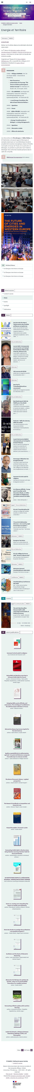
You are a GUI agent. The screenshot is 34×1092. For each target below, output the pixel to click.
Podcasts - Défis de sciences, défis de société (21, 421)
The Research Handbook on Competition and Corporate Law (17, 804)
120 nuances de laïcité (19, 371)
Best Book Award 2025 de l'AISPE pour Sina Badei (20, 402)
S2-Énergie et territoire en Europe (13, 272)
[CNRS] (24, 16)
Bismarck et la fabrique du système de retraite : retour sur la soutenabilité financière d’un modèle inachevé (17, 981)
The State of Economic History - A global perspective (17, 780)
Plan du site (9, 1074)
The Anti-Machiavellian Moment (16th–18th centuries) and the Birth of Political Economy (21, 610)
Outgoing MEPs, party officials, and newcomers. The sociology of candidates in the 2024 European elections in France (17, 705)
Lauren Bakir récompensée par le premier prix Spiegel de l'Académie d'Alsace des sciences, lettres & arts (21, 348)
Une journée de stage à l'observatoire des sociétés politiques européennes (21, 324)
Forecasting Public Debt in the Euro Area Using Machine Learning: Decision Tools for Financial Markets (17, 852)
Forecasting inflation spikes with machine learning (17, 1006)
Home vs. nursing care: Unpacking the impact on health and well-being (17, 904)
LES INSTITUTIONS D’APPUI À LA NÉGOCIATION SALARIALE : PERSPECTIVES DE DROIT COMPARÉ (17, 878)
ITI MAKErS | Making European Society (9, 23)
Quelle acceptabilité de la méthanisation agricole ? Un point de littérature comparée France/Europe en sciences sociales (17, 755)
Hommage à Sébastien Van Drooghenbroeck (21, 459)
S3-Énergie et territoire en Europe (13, 268)
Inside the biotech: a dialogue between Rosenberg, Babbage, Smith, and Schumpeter (17, 1033)
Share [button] (18, 1050)
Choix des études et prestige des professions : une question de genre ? (17, 930)
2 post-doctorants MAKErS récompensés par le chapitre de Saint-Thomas (21, 441)
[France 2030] (30, 18)
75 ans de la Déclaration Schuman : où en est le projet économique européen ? (21, 523)
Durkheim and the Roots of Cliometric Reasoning (17, 955)
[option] (17, 329)
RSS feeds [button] (27, 1050)
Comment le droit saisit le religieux (17, 653)
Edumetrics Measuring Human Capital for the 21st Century (17, 730)
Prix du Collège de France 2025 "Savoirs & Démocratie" (21, 554)
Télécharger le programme (14, 157)
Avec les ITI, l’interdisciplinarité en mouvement (20, 386)
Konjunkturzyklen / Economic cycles (17, 828)
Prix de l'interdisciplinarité (21, 509)
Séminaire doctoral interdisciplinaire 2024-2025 (21, 569)
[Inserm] (28, 16)
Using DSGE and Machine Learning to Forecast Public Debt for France (17, 676)
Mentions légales (18, 1074)
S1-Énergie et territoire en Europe (13, 276)
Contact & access (17, 1063)
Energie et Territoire (19, 540)
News (21, 23)
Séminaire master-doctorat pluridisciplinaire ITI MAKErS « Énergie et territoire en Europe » (16, 52)
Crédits (26, 1074)
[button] (22, 1050)
